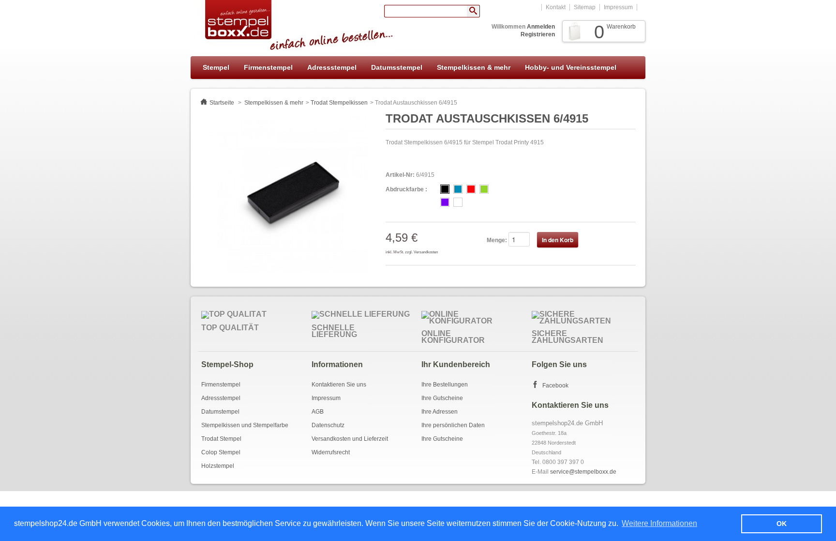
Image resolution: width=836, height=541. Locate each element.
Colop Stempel (220, 452)
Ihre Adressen (439, 411)
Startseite (221, 102)
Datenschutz (328, 425)
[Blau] (458, 189)
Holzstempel (217, 466)
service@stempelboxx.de (583, 471)
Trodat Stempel (221, 438)
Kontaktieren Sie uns (339, 384)
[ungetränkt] (458, 202)
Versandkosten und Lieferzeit (350, 438)
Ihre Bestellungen (444, 384)
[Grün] (484, 189)
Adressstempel (332, 67)
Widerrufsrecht (331, 452)
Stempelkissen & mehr (473, 67)
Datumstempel (220, 411)
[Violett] (444, 202)
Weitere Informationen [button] (659, 523)
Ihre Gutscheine (442, 398)
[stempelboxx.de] (293, 25)
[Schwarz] (444, 189)
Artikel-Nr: (400, 174)
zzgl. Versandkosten (421, 252)
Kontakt (556, 7)
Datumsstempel (396, 67)
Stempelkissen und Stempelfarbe (244, 425)
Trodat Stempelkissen (339, 102)
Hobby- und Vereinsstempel (570, 67)
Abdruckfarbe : (406, 189)
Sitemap (585, 7)
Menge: (497, 240)
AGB (318, 411)
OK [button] (781, 523)
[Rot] (471, 189)
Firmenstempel (268, 67)
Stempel (216, 67)
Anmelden (541, 26)
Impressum (618, 7)
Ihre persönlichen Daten (453, 425)
